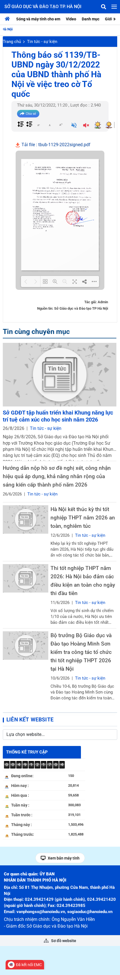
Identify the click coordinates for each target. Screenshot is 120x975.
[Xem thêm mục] (115, 18)
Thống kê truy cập (27, 752)
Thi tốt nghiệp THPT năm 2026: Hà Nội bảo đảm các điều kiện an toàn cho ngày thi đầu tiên (83, 580)
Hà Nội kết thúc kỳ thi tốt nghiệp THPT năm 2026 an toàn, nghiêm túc (83, 517)
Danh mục (90, 19)
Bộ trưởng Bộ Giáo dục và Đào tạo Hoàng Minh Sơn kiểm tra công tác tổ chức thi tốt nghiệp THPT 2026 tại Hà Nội (81, 652)
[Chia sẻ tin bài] (28, 113)
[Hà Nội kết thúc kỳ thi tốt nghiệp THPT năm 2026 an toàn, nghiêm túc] (25, 519)
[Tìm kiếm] (103, 7)
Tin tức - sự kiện (42, 41)
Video (71, 19)
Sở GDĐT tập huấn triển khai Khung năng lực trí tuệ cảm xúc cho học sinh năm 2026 (58, 416)
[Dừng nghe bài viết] (86, 125)
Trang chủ (12, 41)
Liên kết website (30, 719)
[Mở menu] (114, 7)
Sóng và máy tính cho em (38, 19)
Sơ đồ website (63, 940)
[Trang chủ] (8, 19)
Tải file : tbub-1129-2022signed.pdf (55, 144)
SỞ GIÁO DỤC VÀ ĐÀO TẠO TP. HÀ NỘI (42, 6)
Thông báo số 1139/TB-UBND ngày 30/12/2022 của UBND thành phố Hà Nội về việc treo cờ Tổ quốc (56, 74)
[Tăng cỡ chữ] (61, 125)
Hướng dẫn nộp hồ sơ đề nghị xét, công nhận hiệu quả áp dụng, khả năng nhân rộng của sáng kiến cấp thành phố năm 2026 (57, 476)
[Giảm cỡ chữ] (38, 125)
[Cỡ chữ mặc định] (49, 125)
